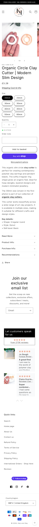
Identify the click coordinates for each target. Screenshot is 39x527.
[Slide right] (24, 61)
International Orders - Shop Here (18, 464)
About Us (8, 432)
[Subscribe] (30, 310)
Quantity (5, 120)
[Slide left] (14, 61)
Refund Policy (10, 442)
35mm (19, 103)
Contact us (9, 437)
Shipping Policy (11, 458)
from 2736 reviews (19, 342)
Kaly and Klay (23, 523)
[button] (3, 12)
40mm (7, 109)
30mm (7, 103)
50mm (7, 114)
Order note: (6, 134)
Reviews (7, 469)
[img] (19, 340)
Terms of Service (11, 448)
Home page (9, 426)
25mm (19, 98)
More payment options (19, 162)
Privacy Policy (10, 453)
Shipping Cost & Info (11, 88)
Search (7, 421)
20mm (7, 98)
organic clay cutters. (12, 197)
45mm (19, 109)
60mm (19, 114)
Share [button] (7, 262)
